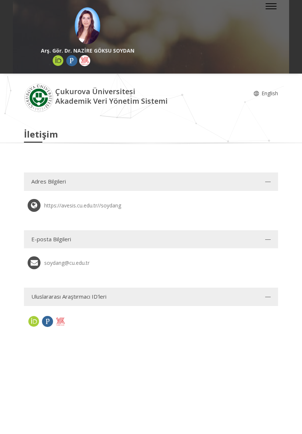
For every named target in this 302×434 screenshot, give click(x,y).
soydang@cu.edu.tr (66, 262)
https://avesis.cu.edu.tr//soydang (82, 205)
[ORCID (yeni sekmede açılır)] (58, 60)
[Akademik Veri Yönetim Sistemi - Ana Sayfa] (39, 97)
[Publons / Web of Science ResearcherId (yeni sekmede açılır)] (71, 60)
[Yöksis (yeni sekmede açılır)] (84, 60)
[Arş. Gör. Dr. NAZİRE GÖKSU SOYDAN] (87, 25)
